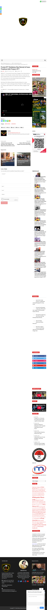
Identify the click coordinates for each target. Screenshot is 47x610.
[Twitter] (6, 121)
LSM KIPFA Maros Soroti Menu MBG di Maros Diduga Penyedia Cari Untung (38, 549)
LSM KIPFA (39, 514)
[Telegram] (1, 12)
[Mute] (42, 398)
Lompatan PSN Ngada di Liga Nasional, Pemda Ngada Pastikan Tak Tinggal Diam (38, 535)
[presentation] (1, 159)
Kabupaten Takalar (36, 501)
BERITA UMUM (14, 63)
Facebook (40, 355)
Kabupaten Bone (35, 495)
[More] (9, 121)
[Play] (33, 398)
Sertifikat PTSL (35, 526)
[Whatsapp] (4, 121)
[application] (39, 395)
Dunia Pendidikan (41, 491)
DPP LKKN (35, 491)
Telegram (40, 367)
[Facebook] (2, 121)
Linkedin (40, 363)
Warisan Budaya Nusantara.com (6, 63)
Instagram (40, 360)
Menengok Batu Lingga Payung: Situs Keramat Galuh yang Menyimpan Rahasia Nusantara (39, 316)
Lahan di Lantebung (37, 509)
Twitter (40, 358)
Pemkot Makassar (38, 515)
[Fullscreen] (44, 398)
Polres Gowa (41, 520)
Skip (38, 607)
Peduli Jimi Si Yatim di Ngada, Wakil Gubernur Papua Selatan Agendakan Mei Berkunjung (39, 545)
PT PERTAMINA (35, 523)
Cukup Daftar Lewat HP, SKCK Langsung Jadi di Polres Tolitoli (38, 554)
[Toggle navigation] (45, 60)
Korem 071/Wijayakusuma (38, 504)
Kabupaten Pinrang (39, 500)
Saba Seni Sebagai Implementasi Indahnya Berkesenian (38, 322)
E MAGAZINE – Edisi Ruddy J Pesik (38, 584)
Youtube (40, 365)
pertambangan (40, 516)
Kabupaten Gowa (41, 495)
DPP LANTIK (42, 490)
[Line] (8, 121)
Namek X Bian (34, 543)
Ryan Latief (40, 523)
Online (34, 69)
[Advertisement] (23, 8)
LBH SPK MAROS (38, 512)
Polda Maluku (37, 518)
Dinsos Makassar (36, 490)
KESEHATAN (19, 63)
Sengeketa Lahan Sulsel (39, 525)
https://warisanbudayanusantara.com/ (14, 132)
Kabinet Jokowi (41, 494)
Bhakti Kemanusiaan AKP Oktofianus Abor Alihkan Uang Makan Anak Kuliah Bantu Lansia (8, 144)
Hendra (3, 71)
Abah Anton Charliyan (37, 487)
